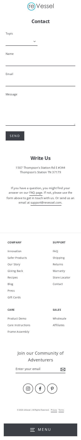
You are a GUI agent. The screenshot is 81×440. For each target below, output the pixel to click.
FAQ (55, 251)
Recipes (13, 277)
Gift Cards (14, 297)
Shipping (59, 257)
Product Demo (17, 318)
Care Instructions (19, 325)
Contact (58, 284)
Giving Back (15, 271)
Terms (61, 410)
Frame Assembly (18, 331)
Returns (58, 264)
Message (11, 94)
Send (15, 136)
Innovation (15, 251)
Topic (9, 33)
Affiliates (59, 325)
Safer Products (17, 257)
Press (11, 290)
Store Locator (61, 277)
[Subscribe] (62, 369)
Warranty (59, 271)
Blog (10, 284)
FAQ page (35, 192)
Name (10, 54)
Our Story (14, 264)
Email (9, 74)
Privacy (54, 410)
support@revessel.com (46, 202)
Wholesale (59, 318)
